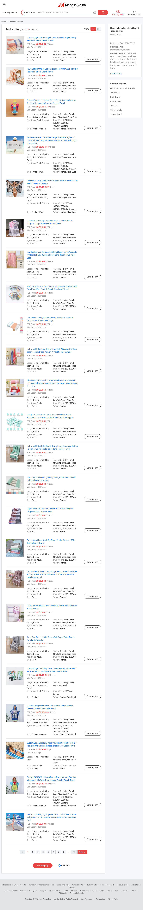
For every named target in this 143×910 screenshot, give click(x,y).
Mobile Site (135, 885)
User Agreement (87, 899)
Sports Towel (115, 114)
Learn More (116, 73)
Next (82, 852)
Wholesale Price (78, 885)
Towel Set (114, 105)
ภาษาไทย (124, 890)
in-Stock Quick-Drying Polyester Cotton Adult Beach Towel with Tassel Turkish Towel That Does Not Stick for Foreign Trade (51, 817)
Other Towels (116, 110)
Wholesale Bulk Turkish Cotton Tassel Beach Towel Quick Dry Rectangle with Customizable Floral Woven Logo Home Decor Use (52, 383)
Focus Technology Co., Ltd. (53, 899)
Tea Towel (114, 92)
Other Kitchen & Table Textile (122, 88)
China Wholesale (63, 885)
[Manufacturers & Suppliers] (72, 5)
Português (33, 890)
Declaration (100, 899)
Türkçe (133, 890)
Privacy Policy (113, 899)
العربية (94, 890)
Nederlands (84, 890)
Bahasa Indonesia (77, 893)
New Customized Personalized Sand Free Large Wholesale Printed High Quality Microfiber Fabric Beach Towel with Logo (52, 255)
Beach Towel (115, 101)
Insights (72, 887)
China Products (20, 885)
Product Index (122, 885)
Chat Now (65, 865)
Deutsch (74, 890)
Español (23, 890)
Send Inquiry (92, 59)
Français (43, 890)
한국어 (101, 890)
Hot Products (6, 885)
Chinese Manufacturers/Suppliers (41, 885)
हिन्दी (116, 890)
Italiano (65, 890)
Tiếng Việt (63, 893)
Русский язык (54, 890)
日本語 (109, 890)
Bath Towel (115, 97)
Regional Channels (107, 885)
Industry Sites (92, 885)
